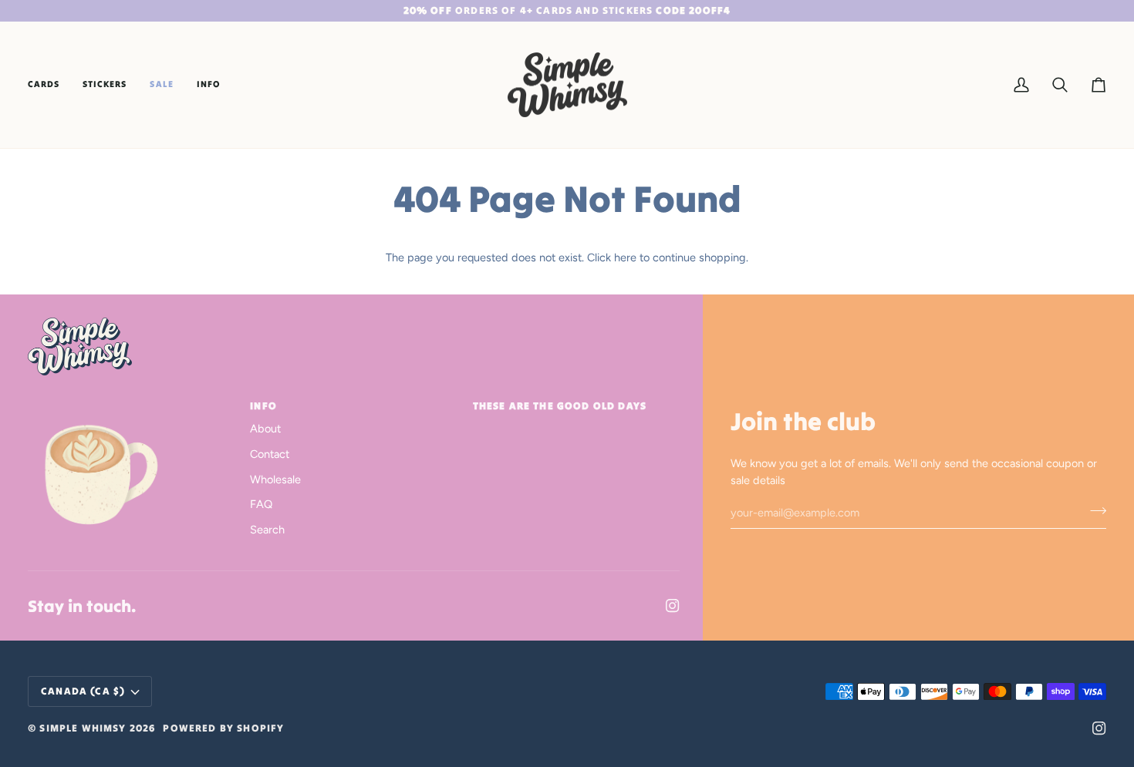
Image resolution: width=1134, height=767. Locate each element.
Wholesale (275, 479)
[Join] (1093, 510)
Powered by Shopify (223, 728)
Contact (269, 454)
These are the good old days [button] (560, 405)
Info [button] (263, 405)
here (625, 257)
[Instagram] (673, 606)
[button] (49, 85)
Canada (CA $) (83, 691)
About (265, 429)
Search (267, 530)
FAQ (261, 504)
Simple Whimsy (82, 728)
